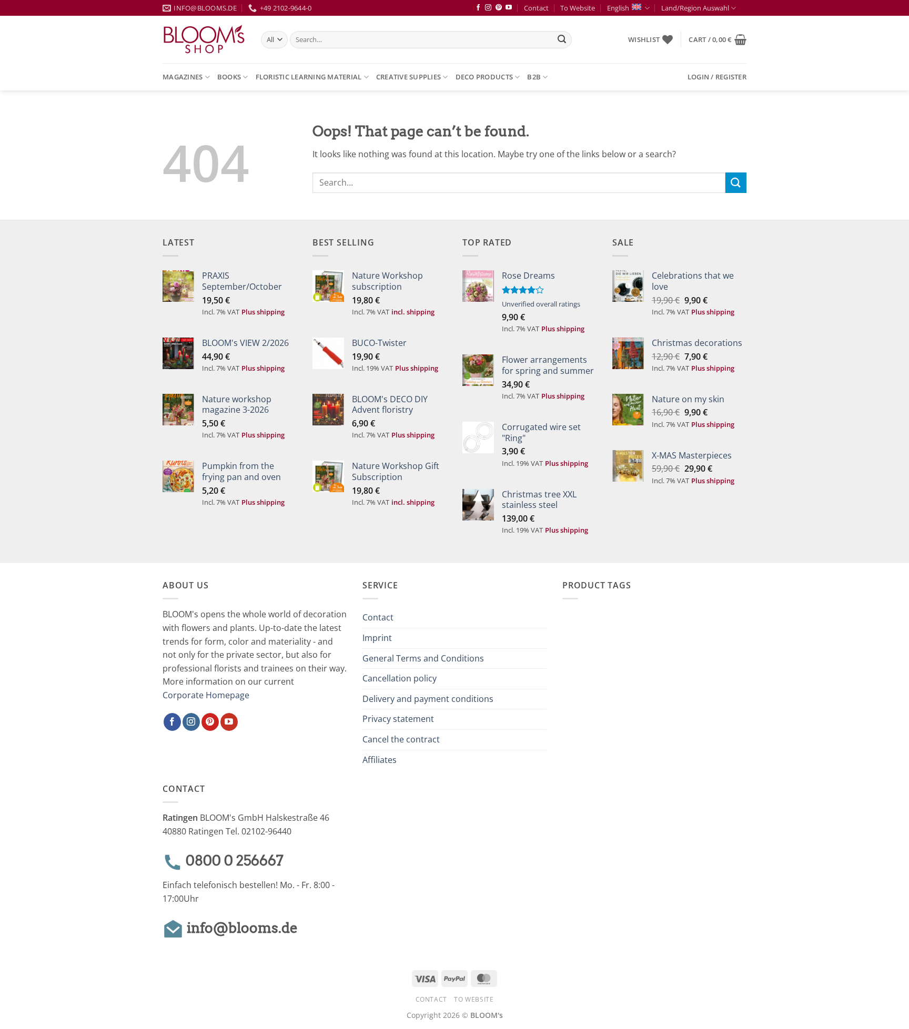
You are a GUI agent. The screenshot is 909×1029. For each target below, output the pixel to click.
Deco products (484, 76)
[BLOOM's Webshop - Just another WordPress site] (204, 39)
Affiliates (379, 760)
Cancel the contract (401, 739)
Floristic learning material (309, 76)
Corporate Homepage (206, 695)
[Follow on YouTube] (509, 8)
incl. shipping (413, 312)
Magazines (183, 76)
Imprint (377, 638)
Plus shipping (263, 312)
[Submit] (562, 40)
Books (229, 76)
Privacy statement (398, 719)
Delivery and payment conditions (427, 699)
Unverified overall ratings (541, 304)
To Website (577, 8)
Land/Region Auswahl (695, 8)
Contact (536, 8)
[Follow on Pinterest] (499, 8)
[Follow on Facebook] (478, 8)
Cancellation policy (399, 678)
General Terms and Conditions (423, 658)
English (618, 8)
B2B (534, 76)
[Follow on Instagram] (488, 8)
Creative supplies (408, 76)
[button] (717, 39)
